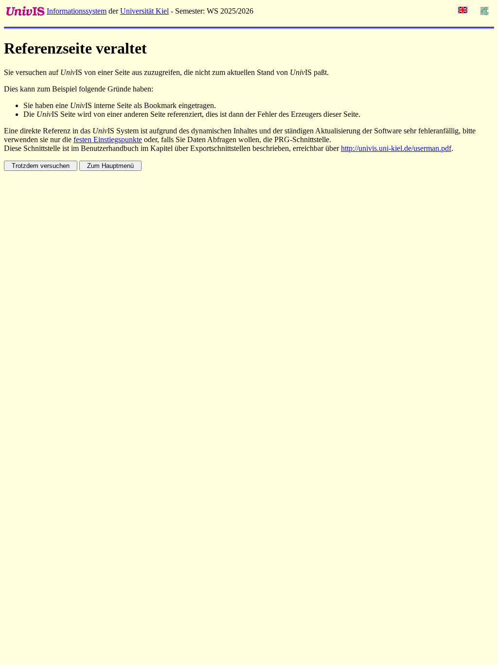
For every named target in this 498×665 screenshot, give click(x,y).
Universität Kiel (144, 11)
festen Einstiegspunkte (107, 139)
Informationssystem (77, 11)
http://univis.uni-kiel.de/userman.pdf (396, 148)
